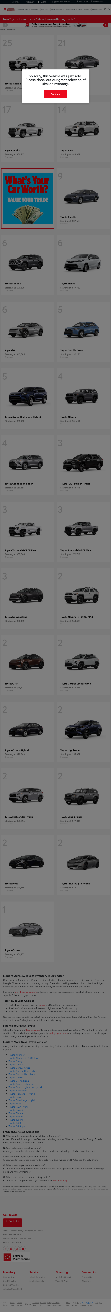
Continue (55, 94)
